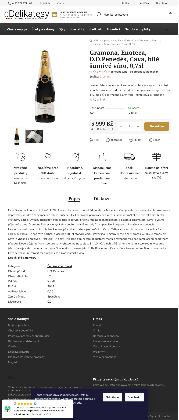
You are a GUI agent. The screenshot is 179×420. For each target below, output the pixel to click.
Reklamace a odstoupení (23, 341)
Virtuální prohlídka (104, 357)
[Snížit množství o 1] (120, 126)
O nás (96, 330)
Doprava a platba (18, 352)
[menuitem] (17, 29)
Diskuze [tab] (102, 198)
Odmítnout (113, 397)
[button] (73, 400)
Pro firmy (99, 352)
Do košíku (157, 126)
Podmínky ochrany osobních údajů (29, 336)
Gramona (105, 77)
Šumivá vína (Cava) (59, 266)
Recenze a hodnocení (106, 336)
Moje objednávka (18, 325)
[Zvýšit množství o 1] (138, 126)
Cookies (13, 346)
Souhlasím (134, 397)
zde (79, 403)
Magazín (13, 362)
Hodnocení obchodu (105, 341)
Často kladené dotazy (106, 346)
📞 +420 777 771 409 (20, 3)
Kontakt (98, 325)
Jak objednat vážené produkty (26, 357)
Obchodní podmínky (20, 330)
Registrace (161, 3)
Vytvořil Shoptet (160, 416)
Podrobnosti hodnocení (144, 72)
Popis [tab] (74, 198)
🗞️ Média (45, 3)
